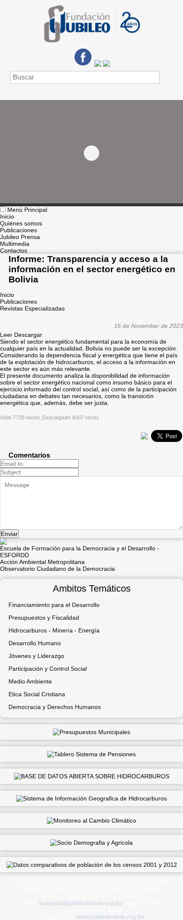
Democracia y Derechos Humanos (55, 707)
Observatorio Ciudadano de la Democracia (57, 568)
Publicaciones (18, 230)
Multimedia (14, 243)
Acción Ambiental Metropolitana (42, 561)
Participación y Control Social (48, 668)
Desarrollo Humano (35, 643)
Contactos (13, 250)
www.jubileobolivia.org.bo (110, 916)
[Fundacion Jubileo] (91, 45)
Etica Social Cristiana (37, 694)
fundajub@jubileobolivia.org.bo (80, 903)
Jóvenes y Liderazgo (36, 655)
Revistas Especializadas (32, 308)
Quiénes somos (21, 223)
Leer (6, 334)
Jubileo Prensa (20, 237)
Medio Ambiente (30, 681)
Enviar (9, 533)
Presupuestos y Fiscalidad (44, 617)
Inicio (7, 216)
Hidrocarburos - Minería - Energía (54, 630)
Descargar (28, 334)
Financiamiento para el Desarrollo (54, 604)
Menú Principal (27, 209)
